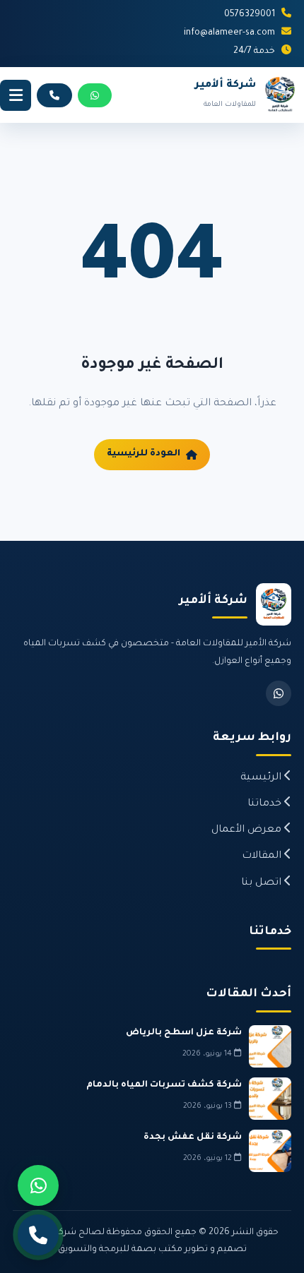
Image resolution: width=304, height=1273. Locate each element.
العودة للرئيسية (143, 454)
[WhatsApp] (278, 693)
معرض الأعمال (247, 830)
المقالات (263, 856)
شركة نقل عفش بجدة (193, 1137)
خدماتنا (265, 804)
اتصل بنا (262, 883)
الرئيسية (262, 778)
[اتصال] (38, 1234)
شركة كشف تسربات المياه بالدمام (164, 1085)
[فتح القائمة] (15, 95)
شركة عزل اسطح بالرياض (184, 1033)
